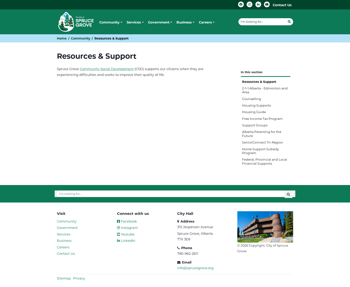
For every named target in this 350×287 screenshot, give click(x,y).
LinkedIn (127, 240)
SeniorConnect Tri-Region (262, 142)
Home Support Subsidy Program (260, 151)
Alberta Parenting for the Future (261, 133)
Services (63, 234)
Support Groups (254, 125)
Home (62, 38)
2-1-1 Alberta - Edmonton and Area (265, 90)
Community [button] (109, 22)
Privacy (79, 278)
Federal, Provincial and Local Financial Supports (264, 161)
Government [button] (159, 22)
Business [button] (184, 22)
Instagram (129, 227)
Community (80, 38)
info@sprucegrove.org (195, 268)
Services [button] (134, 22)
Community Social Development (107, 69)
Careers (63, 247)
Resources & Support (259, 82)
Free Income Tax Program (262, 119)
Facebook (128, 221)
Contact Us (282, 5)
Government (67, 227)
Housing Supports (256, 105)
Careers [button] (205, 22)
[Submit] (289, 21)
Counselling (251, 99)
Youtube (127, 234)
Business (64, 240)
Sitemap (64, 278)
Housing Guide (254, 112)
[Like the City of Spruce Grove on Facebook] (241, 4)
